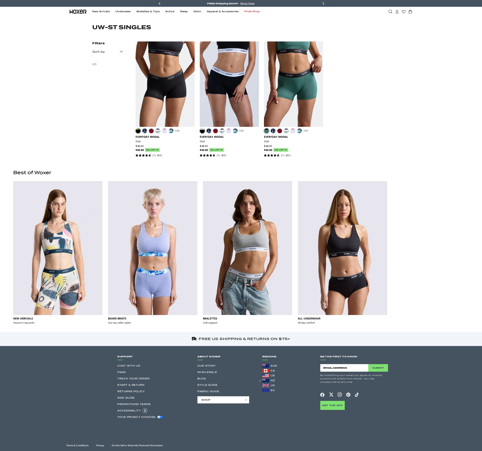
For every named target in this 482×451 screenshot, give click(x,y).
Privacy (100, 445)
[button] (390, 11)
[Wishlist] (404, 12)
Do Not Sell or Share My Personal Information (137, 445)
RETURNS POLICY (131, 391)
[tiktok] (357, 394)
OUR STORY (206, 365)
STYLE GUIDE (207, 385)
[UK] (265, 385)
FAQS (121, 372)
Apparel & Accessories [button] (223, 11)
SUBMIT (378, 367)
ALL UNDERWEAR (309, 318)
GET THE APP (332, 405)
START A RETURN (131, 385)
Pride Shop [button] (252, 11)
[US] (265, 375)
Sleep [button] (184, 11)
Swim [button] (197, 11)
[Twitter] (331, 394)
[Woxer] (78, 11)
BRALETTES (210, 318)
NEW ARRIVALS (23, 318)
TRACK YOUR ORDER (133, 378)
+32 (177, 130)
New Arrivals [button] (101, 11)
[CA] (265, 370)
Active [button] (169, 11)
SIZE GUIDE (126, 397)
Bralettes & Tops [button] (148, 11)
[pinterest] (348, 394)
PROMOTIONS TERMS (133, 404)
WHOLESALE (207, 372)
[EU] (265, 390)
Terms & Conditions (77, 445)
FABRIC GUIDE (208, 391)
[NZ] (265, 380)
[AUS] (265, 366)
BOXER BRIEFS (117, 318)
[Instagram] (340, 394)
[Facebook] (322, 395)
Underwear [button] (123, 11)
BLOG (201, 378)
